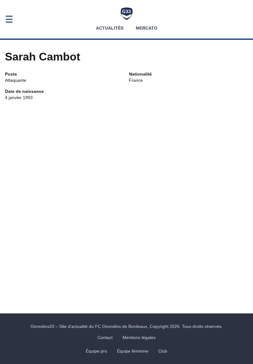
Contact (105, 337)
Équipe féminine (132, 351)
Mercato (146, 28)
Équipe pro (96, 351)
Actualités (109, 28)
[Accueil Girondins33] (127, 13)
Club (162, 351)
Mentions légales (139, 337)
